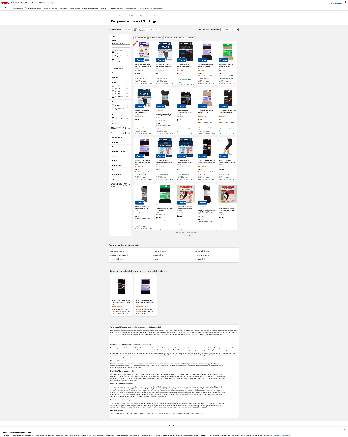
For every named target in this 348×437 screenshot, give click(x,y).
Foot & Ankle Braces (131, 414)
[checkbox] (120, 50)
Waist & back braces (117, 259)
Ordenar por (215, 29)
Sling (202, 414)
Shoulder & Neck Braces (162, 414)
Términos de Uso (284, 435)
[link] (143, 70)
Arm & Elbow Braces (117, 414)
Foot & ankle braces (159, 251)
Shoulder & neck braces (118, 255)
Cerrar (344, 429)
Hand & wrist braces (202, 251)
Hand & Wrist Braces (146, 414)
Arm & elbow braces (117, 251)
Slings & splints (158, 255)
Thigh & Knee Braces (178, 414)
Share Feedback (174, 426)
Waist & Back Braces (192, 414)
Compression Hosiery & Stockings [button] (175, 37)
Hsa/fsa (155, 259)
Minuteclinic (199, 259)
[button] (120, 40)
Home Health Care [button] (141, 37)
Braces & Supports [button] (156, 37)
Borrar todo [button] (190, 37)
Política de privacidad (272, 435)
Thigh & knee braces (202, 255)
